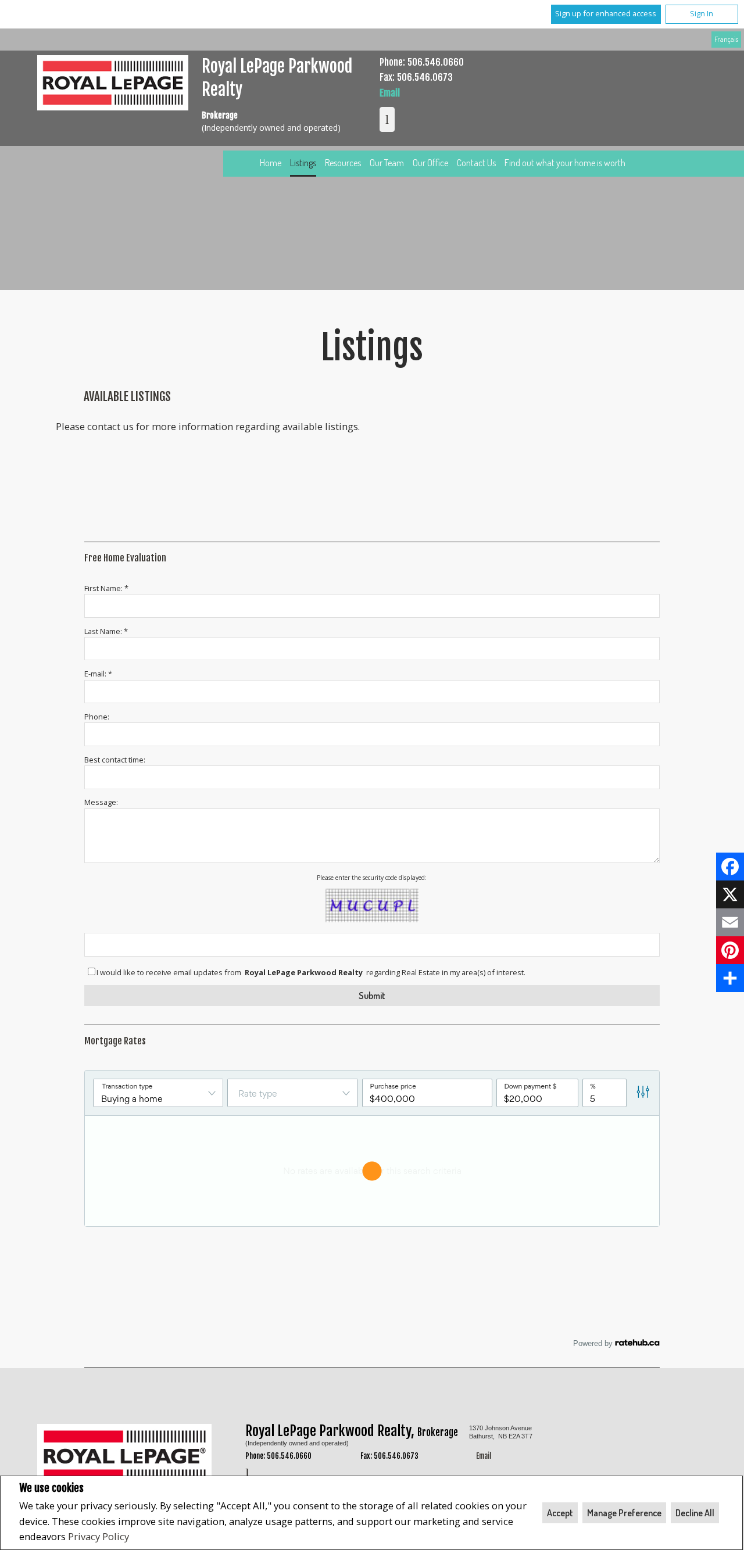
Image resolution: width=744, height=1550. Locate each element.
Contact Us (476, 163)
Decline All (694, 1513)
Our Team (387, 163)
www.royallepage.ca (559, 1429)
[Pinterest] (730, 950)
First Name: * (106, 588)
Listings (303, 163)
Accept (560, 1513)
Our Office (430, 163)
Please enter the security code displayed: (372, 877)
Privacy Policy (98, 1536)
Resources (343, 163)
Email (390, 93)
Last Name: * (106, 631)
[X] (730, 894)
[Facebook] (730, 866)
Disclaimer (671, 1429)
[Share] (730, 978)
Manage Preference (624, 1513)
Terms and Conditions (97, 1447)
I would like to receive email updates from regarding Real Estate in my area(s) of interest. (310, 973)
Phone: (96, 716)
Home (270, 163)
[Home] (112, 84)
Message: (101, 802)
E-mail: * (98, 673)
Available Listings (127, 396)
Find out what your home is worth (565, 163)
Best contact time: (114, 759)
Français (726, 39)
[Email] (730, 922)
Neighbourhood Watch (448, 1429)
